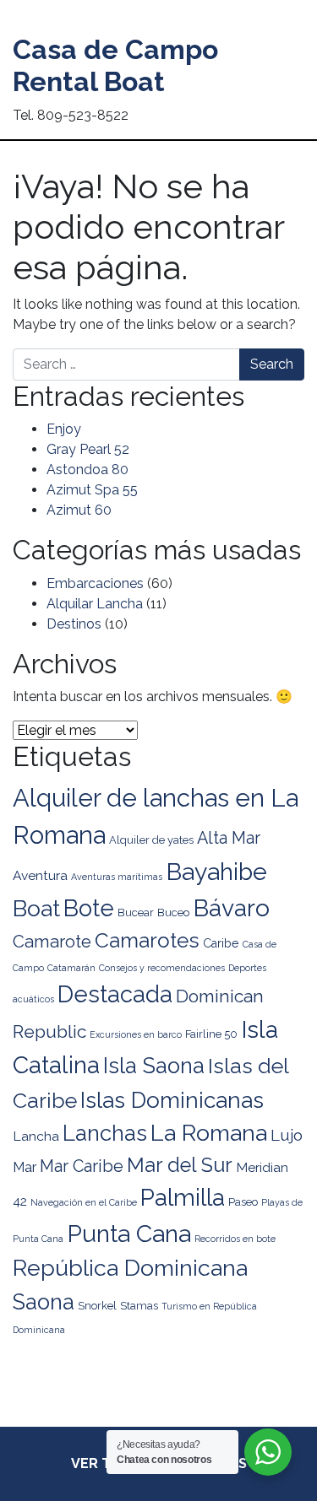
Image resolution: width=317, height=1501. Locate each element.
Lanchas (105, 1133)
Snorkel (97, 1305)
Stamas (139, 1305)
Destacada (114, 993)
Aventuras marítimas (116, 877)
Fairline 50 (211, 1034)
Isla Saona (154, 1065)
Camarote (52, 941)
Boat (36, 908)
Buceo (173, 912)
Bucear (136, 912)
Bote (88, 907)
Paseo (243, 1202)
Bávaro (231, 908)
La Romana (208, 1133)
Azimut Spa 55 (92, 490)
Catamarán (71, 968)
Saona (43, 1302)
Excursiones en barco (136, 1034)
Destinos (73, 624)
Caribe (221, 943)
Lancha (36, 1136)
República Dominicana (130, 1268)
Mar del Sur (179, 1165)
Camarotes (147, 940)
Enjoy (63, 429)
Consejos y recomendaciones (162, 968)
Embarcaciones (95, 583)
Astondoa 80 (87, 470)
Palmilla (182, 1198)
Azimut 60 (79, 510)
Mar (24, 1166)
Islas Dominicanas (172, 1100)
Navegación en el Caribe (83, 1202)
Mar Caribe (81, 1166)
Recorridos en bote (235, 1239)
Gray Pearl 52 (87, 449)
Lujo (287, 1135)
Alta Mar (228, 838)
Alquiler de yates (151, 840)
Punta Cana (129, 1233)
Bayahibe (216, 871)
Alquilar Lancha (94, 604)
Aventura (40, 875)
